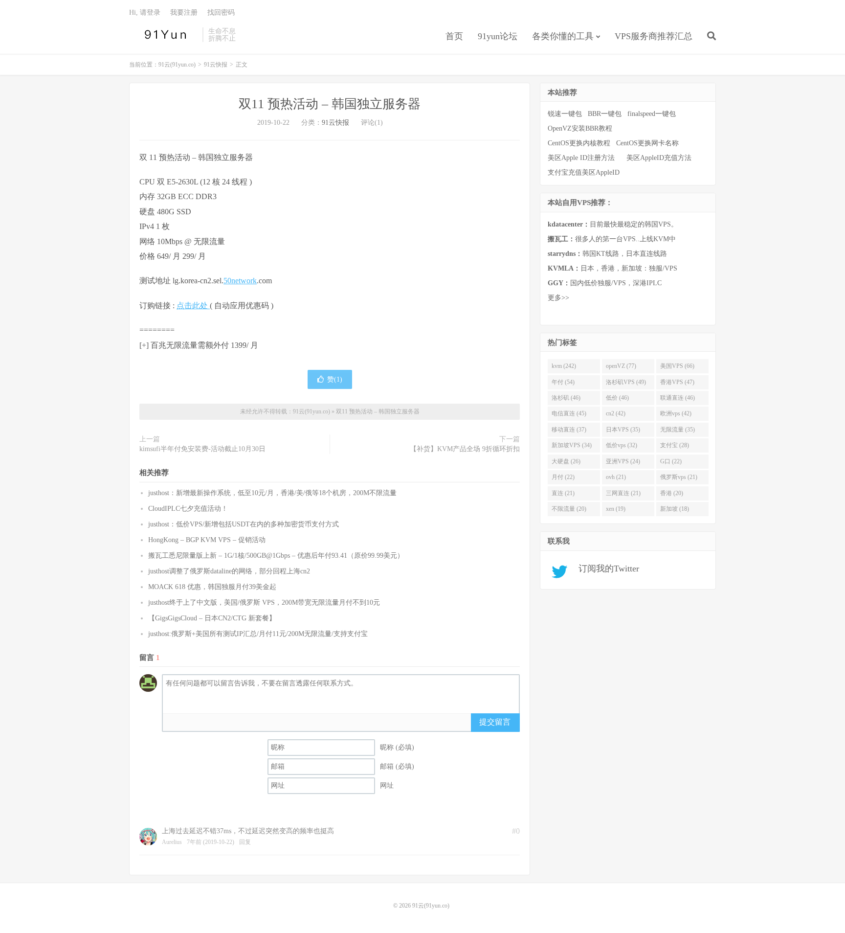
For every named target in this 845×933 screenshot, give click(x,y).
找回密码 (221, 12)
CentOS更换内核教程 (579, 143)
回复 (245, 842)
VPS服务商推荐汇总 (653, 36)
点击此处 (193, 305)
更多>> (558, 297)
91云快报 (215, 64)
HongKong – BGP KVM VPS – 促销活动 (207, 540)
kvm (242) (564, 366)
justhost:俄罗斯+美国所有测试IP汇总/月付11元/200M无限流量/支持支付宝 (258, 633)
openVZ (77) (621, 366)
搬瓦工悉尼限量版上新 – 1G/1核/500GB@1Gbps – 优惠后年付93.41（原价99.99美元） (276, 555)
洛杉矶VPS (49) (626, 382)
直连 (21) (563, 493)
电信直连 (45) (569, 413)
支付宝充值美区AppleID (584, 172)
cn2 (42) (615, 413)
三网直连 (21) (623, 493)
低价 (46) (617, 397)
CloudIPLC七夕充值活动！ (188, 508)
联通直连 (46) (677, 397)
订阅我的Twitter (605, 568)
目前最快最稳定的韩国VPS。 (613, 224)
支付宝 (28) (674, 445)
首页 (454, 36)
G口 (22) (671, 461)
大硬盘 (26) (566, 461)
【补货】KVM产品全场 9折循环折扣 (465, 449)
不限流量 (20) (569, 508)
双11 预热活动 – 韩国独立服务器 (330, 104)
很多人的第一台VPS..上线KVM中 (612, 239)
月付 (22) (563, 477)
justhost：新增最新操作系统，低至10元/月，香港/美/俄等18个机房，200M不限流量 (272, 493)
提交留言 (495, 722)
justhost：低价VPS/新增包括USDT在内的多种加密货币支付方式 (243, 524)
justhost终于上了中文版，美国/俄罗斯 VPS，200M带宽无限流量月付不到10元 (264, 602)
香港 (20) (671, 493)
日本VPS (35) (623, 429)
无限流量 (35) (677, 429)
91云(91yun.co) (163, 35)
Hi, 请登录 (144, 12)
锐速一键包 (565, 113)
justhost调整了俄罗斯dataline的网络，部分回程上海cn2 (229, 571)
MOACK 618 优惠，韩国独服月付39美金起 (212, 587)
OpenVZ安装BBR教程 (580, 128)
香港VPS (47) (677, 382)
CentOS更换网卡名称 (647, 143)
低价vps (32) (621, 445)
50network (240, 280)
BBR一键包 (605, 113)
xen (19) (615, 508)
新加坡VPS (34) (572, 445)
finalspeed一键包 (651, 113)
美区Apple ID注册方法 (582, 157)
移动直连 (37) (569, 429)
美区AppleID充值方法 (658, 157)
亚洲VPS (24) (623, 461)
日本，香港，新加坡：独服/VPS (612, 268)
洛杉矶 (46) (566, 397)
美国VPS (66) (677, 366)
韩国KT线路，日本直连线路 (607, 253)
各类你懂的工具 (563, 36)
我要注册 (184, 12)
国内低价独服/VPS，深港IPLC (605, 283)
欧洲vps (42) (675, 413)
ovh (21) (616, 477)
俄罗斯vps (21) (678, 477)
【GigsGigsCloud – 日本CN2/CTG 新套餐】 (212, 618)
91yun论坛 (497, 36)
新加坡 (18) (674, 508)
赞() (334, 379)
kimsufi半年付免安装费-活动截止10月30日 (202, 449)
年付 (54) (563, 382)
